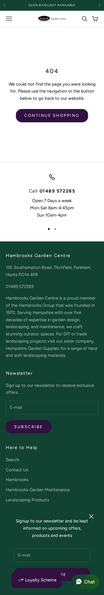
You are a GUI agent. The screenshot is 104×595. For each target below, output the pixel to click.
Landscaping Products (27, 499)
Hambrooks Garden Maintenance (38, 489)
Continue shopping (52, 115)
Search (12, 459)
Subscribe (28, 426)
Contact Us (17, 469)
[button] (85, 581)
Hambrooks (17, 479)
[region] (52, 196)
